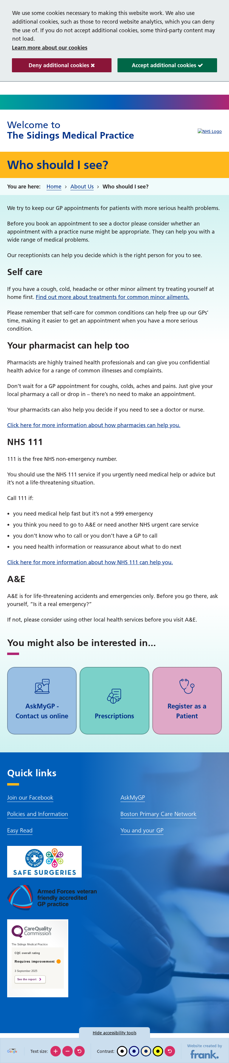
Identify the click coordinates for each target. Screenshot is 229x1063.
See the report (26, 979)
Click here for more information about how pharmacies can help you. (93, 425)
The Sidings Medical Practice (70, 130)
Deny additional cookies (51, 67)
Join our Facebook (30, 797)
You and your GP (141, 830)
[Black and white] (122, 1051)
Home (54, 186)
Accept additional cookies (157, 67)
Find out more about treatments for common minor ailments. (112, 297)
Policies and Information (37, 813)
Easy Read (20, 830)
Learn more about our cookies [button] (49, 47)
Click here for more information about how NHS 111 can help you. (90, 562)
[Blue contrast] (134, 1051)
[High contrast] (158, 1051)
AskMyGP (132, 797)
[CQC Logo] (32, 936)
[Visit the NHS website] (210, 131)
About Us (82, 186)
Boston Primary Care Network (158, 813)
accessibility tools (114, 1033)
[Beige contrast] (146, 1051)
